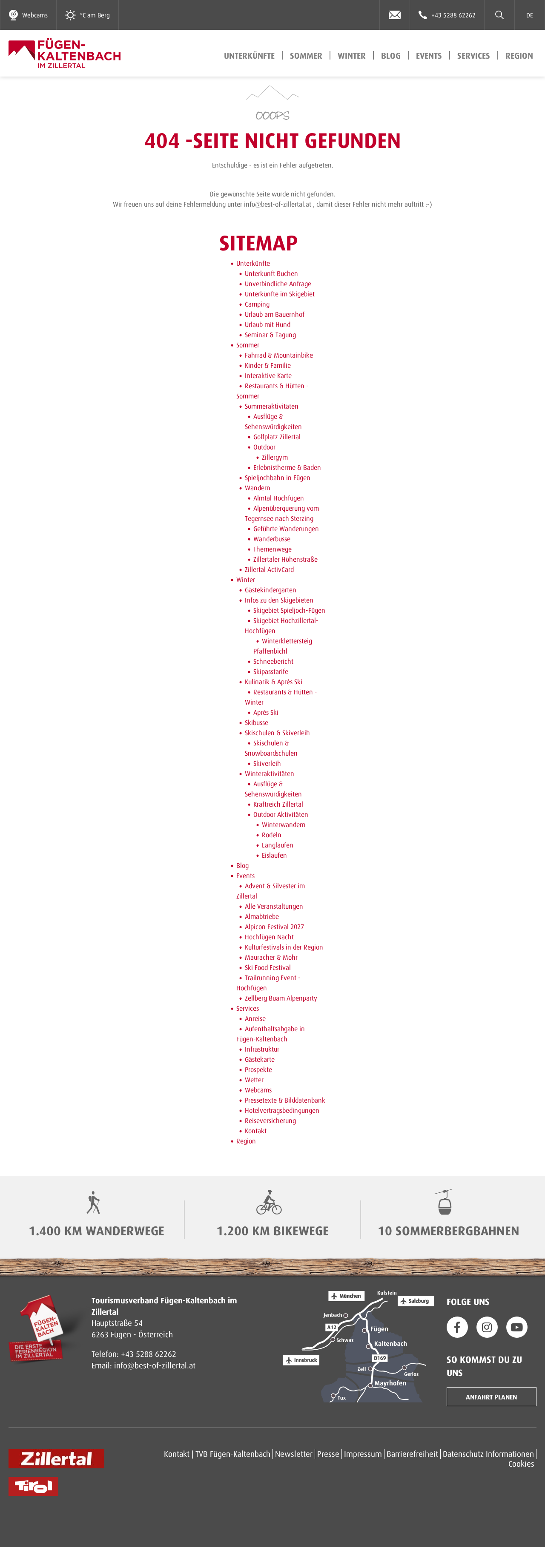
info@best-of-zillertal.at (154, 1365)
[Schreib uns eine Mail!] (395, 15)
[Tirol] (33, 1486)
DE (529, 15)
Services (473, 55)
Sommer (306, 55)
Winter (352, 55)
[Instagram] (487, 1327)
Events (429, 55)
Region (519, 55)
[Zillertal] (56, 1458)
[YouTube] (517, 1327)
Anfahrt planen (491, 1397)
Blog (391, 55)
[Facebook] (457, 1327)
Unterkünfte (249, 55)
